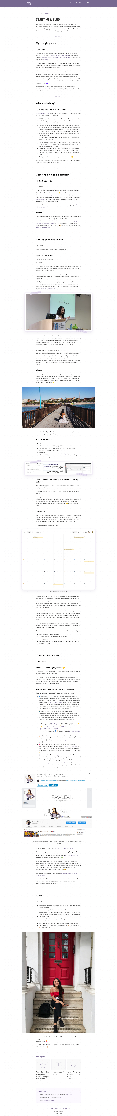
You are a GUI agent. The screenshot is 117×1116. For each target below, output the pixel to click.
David (65, 455)
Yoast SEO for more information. (64, 848)
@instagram (55, 724)
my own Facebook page (55, 702)
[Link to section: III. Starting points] (34, 181)
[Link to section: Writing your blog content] (34, 239)
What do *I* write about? (48, 288)
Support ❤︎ (50, 1108)
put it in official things (72, 855)
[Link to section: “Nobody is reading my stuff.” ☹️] (34, 667)
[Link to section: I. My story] (34, 49)
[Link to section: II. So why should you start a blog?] (34, 109)
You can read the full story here (59, 55)
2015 (55, 611)
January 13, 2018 (74, 731)
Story (75, 2)
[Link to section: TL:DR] (34, 895)
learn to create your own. (43, 227)
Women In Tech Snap (71, 746)
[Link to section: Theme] (34, 212)
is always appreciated (50, 1100)
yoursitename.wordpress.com (60, 195)
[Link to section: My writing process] (34, 439)
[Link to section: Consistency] (34, 511)
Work (80, 2)
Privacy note (66, 1108)
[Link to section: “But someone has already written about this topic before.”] (34, 479)
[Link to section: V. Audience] (34, 662)
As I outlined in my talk (43, 113)
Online (46, 13)
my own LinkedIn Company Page (57, 763)
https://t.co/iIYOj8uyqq (50, 726)
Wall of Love (58, 1108)
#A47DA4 (64, 726)
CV (84, 2)
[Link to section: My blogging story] (34, 43)
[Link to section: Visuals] (34, 370)
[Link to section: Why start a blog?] (34, 103)
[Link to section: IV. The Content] (34, 246)
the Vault (70, 1094)
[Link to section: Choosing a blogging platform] (34, 174)
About (70, 2)
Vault (88, 2)
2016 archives (64, 611)
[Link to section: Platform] (34, 187)
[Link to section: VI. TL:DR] (34, 901)
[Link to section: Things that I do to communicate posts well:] (34, 689)
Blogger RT (66, 740)
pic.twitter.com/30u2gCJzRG (50, 729)
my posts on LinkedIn (62, 755)
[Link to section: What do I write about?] (34, 255)
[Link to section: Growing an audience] (34, 655)
